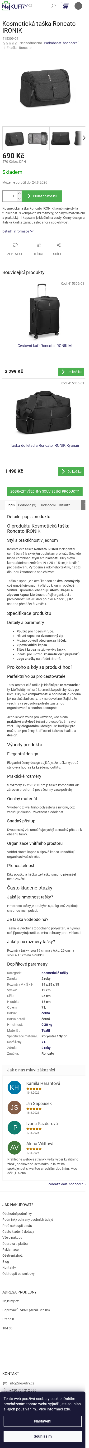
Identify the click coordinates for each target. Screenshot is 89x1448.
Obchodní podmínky (17, 1214)
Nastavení (42, 1421)
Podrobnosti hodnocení (61, 43)
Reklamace (10, 1249)
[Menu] (78, 6)
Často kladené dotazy (18, 1231)
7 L (44, 1042)
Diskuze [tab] (64, 505)
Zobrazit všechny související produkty (44, 491)
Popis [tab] (10, 505)
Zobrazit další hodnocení (66, 1184)
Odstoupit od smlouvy (18, 1274)
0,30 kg (47, 1025)
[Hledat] (53, 6)
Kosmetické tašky (55, 973)
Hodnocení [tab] (48, 505)
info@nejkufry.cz (21, 1383)
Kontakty (9, 1267)
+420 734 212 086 (22, 1390)
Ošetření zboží (12, 1255)
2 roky (46, 1048)
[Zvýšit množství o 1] (19, 193)
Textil (46, 1030)
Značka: (19, 48)
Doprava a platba (15, 1244)
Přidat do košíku (45, 196)
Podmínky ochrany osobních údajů (27, 1219)
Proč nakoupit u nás (17, 1226)
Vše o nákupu (12, 1237)
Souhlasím (43, 1436)
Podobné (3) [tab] (27, 505)
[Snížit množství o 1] (19, 199)
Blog (5, 1261)
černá (46, 1013)
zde (67, 1409)
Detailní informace (15, 231)
